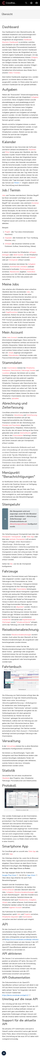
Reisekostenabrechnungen (21, 635)
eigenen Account (15, 907)
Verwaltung (11, 746)
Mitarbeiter (30, 368)
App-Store (31, 875)
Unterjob (8, 244)
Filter (7, 152)
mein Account (12, 337)
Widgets (34, 57)
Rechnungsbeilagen (27, 269)
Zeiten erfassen (8, 890)
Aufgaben (35, 97)
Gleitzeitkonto (25, 433)
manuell (33, 257)
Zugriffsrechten (11, 312)
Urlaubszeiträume (23, 622)
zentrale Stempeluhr (17, 539)
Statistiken (31, 272)
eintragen (5, 255)
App (11, 854)
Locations (5, 373)
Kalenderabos (14, 355)
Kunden (33, 370)
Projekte (27, 914)
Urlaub (10, 353)
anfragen (32, 252)
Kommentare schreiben (18, 266)
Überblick (5, 778)
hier (11, 564)
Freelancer (6, 370)
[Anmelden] (36, 3)
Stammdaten (12, 368)
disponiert (20, 607)
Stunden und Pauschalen (11, 425)
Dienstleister (16, 370)
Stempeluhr (13, 260)
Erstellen (35, 203)
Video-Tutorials (14, 73)
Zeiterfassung (31, 415)
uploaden (15, 398)
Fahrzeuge (25, 370)
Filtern (16, 183)
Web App (30, 537)
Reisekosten (14, 272)
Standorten (6, 619)
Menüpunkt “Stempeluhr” (11, 537)
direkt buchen (18, 255)
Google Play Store (9, 875)
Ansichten (32, 149)
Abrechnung (18, 415)
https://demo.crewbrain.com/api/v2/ (15, 995)
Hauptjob (8, 238)
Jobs (4, 195)
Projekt (7, 232)
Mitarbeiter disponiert (10, 917)
